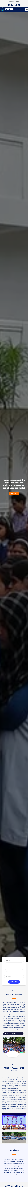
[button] (26, 9)
